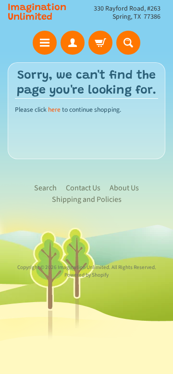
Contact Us (83, 188)
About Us (124, 188)
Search (45, 188)
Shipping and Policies (87, 199)
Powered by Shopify (86, 275)
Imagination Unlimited (37, 12)
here (54, 109)
